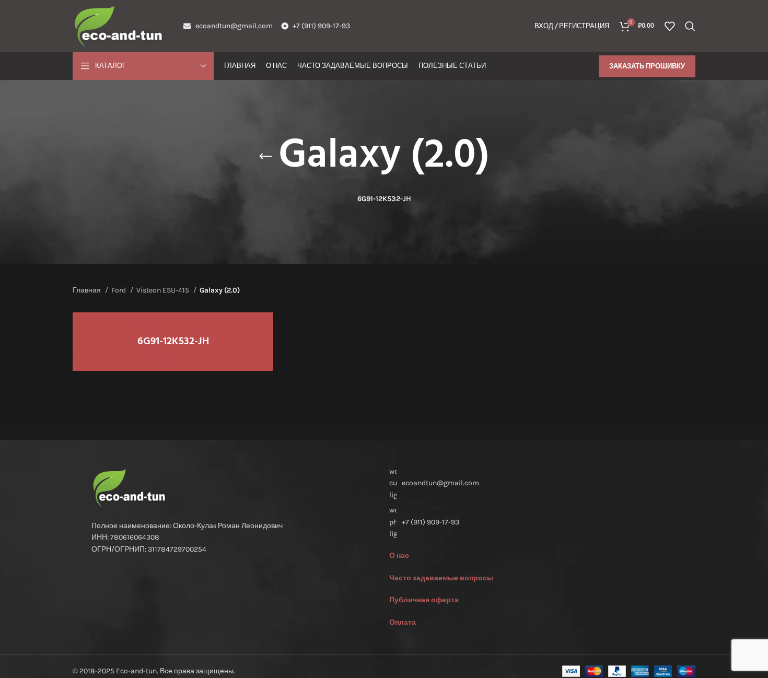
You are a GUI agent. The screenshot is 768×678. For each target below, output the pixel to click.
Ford (119, 290)
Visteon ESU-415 (163, 290)
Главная (87, 290)
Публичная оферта (424, 599)
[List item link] (533, 522)
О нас (399, 555)
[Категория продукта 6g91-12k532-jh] (173, 341)
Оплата (402, 622)
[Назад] (265, 156)
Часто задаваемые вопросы (441, 578)
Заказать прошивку (647, 66)
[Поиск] (690, 26)
